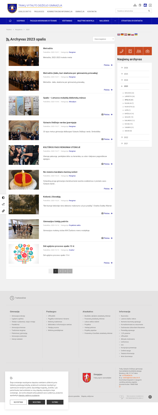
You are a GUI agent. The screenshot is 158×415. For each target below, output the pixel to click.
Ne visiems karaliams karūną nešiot (60, 172)
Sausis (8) (128, 131)
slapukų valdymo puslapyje (29, 395)
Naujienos (19, 30)
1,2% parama (125, 333)
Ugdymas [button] (21, 21)
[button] (135, 5)
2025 (126, 74)
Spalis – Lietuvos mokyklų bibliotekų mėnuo (64, 98)
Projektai (88, 324)
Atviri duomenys (126, 356)
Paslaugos (39, 12)
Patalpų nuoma (53, 327)
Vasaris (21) (129, 127)
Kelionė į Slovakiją (51, 196)
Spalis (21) (129, 100)
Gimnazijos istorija (18, 316)
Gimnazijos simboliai (19, 336)
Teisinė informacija (127, 353)
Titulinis (9, 30)
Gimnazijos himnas (18, 327)
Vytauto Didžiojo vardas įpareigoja (59, 122)
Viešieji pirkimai (90, 327)
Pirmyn (70, 271)
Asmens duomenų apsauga (131, 322)
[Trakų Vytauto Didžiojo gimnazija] (12, 8)
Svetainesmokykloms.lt (134, 398)
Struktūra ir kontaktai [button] (132, 21)
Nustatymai (18, 402)
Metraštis (48, 48)
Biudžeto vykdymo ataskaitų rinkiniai (97, 316)
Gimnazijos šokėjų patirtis (55, 221)
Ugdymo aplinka (17, 319)
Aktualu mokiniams (128, 339)
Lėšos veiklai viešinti (92, 322)
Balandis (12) (130, 120)
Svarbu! (71, 250)
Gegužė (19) (129, 117)
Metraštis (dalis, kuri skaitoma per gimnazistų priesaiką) (70, 73)
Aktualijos (72, 102)
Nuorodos (124, 316)
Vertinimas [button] (67, 21)
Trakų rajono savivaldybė (102, 378)
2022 (126, 137)
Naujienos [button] (104, 21)
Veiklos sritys (24, 12)
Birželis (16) (129, 114)
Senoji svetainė (17, 339)
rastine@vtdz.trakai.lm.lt (131, 378)
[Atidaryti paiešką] (149, 11)
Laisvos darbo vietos (128, 319)
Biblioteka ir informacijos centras (60, 324)
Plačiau (107, 65)
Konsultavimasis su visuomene (132, 324)
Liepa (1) (128, 110)
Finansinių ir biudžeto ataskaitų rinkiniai (98, 333)
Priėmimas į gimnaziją (19, 333)
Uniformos (125, 342)
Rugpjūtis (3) (130, 107)
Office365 (51, 316)
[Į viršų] (150, 397)
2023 (27, 30)
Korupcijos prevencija (128, 348)
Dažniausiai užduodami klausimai (133, 327)
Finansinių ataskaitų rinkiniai (94, 319)
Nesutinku (37, 402)
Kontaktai (92, 12)
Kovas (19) (129, 124)
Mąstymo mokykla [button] (86, 21)
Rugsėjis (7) (129, 103)
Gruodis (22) (129, 93)
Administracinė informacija (59, 12)
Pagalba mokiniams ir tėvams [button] (43, 21)
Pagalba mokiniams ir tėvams (58, 319)
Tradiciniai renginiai (18, 330)
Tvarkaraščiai (20, 298)
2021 (126, 144)
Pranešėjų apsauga (128, 330)
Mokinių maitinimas (55, 322)
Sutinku (55, 402)
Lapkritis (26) (130, 96)
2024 (126, 80)
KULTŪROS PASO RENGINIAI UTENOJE (61, 147)
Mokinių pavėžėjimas (55, 330)
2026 (126, 68)
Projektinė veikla (74, 225)
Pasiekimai (15, 324)
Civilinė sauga (126, 351)
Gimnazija (79, 12)
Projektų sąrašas (90, 330)
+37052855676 (127, 375)
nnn (122, 345)
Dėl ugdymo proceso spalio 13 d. (59, 246)
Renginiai (72, 52)
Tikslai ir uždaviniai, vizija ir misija (23, 322)
